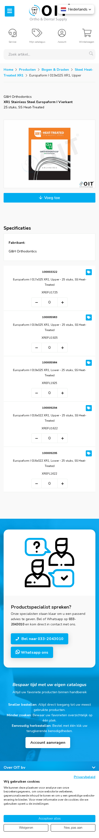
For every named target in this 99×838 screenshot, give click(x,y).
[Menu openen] (9, 11)
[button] (76, 9)
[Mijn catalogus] (37, 35)
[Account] (62, 35)
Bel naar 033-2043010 (42, 638)
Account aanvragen (47, 742)
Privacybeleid (84, 777)
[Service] (12, 35)
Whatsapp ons (34, 652)
